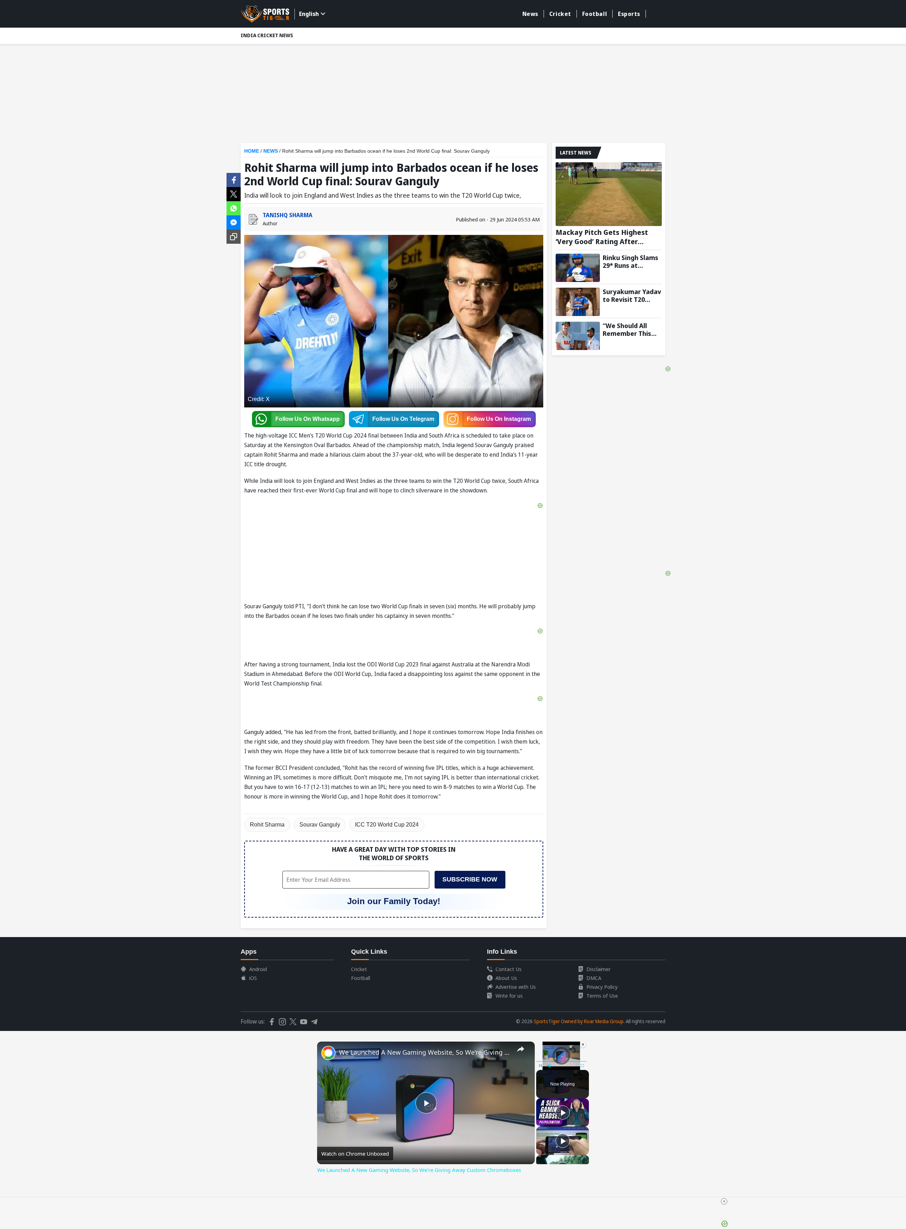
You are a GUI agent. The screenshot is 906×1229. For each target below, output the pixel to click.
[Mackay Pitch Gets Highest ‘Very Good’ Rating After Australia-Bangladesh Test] (609, 194)
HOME (251, 151)
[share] (520, 1049)
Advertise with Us (515, 986)
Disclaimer (598, 969)
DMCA (593, 977)
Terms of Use (602, 995)
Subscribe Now (469, 879)
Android (258, 969)
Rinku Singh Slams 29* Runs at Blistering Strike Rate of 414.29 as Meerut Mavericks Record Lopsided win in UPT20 (631, 261)
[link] (328, 1053)
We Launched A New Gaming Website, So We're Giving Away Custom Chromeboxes (425, 1052)
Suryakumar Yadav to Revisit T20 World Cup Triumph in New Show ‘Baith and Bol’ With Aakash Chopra (632, 295)
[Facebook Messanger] (233, 221)
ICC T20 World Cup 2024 (387, 825)
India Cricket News (267, 35)
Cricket (560, 14)
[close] (724, 1201)
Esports (629, 14)
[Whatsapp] (233, 207)
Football (594, 14)
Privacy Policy (602, 986)
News (530, 14)
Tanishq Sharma (287, 215)
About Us (506, 977)
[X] (233, 193)
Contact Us (508, 969)
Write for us (509, 995)
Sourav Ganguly (319, 825)
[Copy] (233, 237)
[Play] (563, 1112)
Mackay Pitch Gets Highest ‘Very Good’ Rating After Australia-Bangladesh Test (602, 237)
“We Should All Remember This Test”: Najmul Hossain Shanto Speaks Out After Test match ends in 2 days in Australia (632, 329)
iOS (253, 977)
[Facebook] (233, 179)
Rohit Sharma (267, 825)
